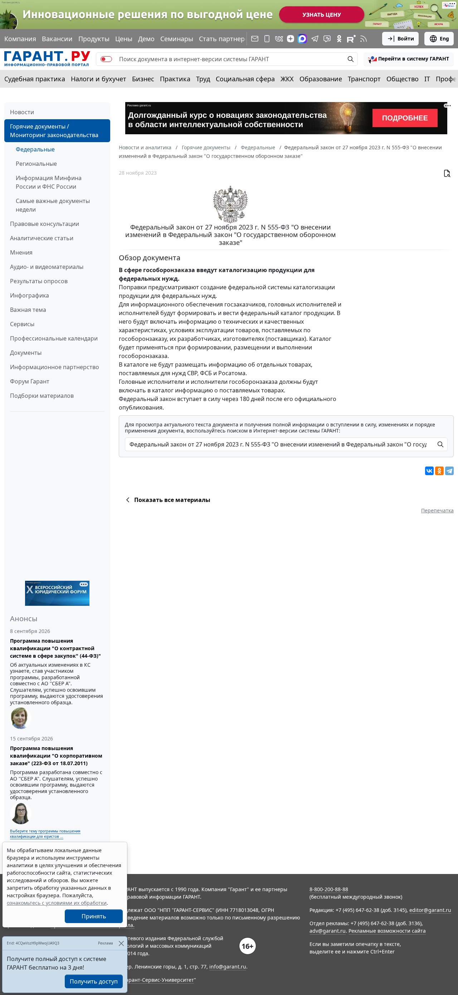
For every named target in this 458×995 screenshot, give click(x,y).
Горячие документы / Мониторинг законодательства (54, 130)
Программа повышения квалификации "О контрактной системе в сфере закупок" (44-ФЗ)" (55, 648)
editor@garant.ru (430, 910)
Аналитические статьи (41, 238)
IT (427, 78)
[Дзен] (290, 38)
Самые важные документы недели (53, 205)
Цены (123, 38)
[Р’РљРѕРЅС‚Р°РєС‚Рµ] (429, 471)
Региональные (36, 164)
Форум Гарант (29, 381)
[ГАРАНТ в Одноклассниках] (339, 38)
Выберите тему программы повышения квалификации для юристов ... (45, 834)
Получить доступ (94, 981)
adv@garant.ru (328, 930)
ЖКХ (287, 78)
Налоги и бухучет (98, 78)
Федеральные (35, 149)
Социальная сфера (245, 78)
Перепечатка (437, 510)
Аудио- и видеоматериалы (46, 267)
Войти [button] (406, 38)
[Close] (121, 943)
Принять (94, 916)
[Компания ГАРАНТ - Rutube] (351, 38)
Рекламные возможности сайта (387, 930)
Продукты (93, 38)
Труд (203, 78)
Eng (444, 38)
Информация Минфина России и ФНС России (49, 182)
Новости (22, 112)
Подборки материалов (42, 396)
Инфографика (29, 295)
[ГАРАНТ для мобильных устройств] (267, 38)
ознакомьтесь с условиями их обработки (57, 902)
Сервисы (22, 324)
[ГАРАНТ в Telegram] (315, 38)
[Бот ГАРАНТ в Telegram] (327, 38)
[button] (409, 59)
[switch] (106, 59)
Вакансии (57, 38)
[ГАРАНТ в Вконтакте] (279, 38)
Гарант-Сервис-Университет (158, 979)
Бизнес (143, 78)
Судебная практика (34, 78)
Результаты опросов (39, 281)
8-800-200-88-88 (329, 889)
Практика (175, 78)
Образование (320, 78)
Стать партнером (226, 38)
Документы (26, 353)
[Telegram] (449, 471)
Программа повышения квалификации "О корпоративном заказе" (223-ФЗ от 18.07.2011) (56, 756)
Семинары (176, 38)
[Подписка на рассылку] (254, 38)
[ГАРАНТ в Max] (302, 38)
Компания (20, 38)
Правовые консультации (44, 224)
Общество (402, 78)
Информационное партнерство (54, 367)
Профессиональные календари (54, 338)
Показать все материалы (172, 500)
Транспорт (364, 78)
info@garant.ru (227, 966)
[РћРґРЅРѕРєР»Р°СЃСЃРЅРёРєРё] (439, 471)
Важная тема (28, 310)
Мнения (21, 252)
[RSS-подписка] (363, 38)
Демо (146, 38)
